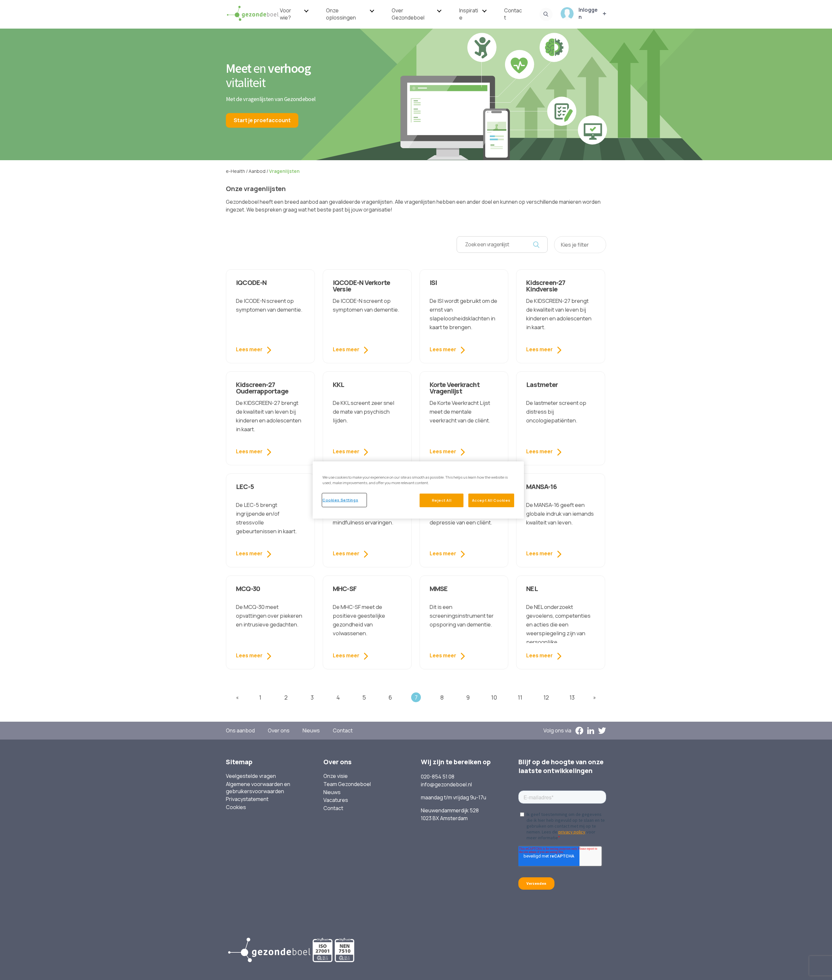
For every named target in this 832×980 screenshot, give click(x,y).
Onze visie (335, 776)
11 (520, 697)
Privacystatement (247, 799)
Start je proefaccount (262, 120)
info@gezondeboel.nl (446, 784)
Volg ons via (557, 730)
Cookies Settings (340, 499)
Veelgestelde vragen (251, 776)
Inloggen (588, 13)
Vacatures (335, 800)
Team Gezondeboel (347, 784)
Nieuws (311, 730)
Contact (513, 14)
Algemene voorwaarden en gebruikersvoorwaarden (258, 788)
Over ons (279, 730)
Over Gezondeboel (408, 14)
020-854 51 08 (437, 776)
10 (494, 697)
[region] (418, 490)
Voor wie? (285, 14)
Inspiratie (468, 14)
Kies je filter (575, 244)
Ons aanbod (240, 730)
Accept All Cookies (491, 500)
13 (572, 697)
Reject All (442, 500)
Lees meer (249, 349)
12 (546, 697)
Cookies (236, 807)
